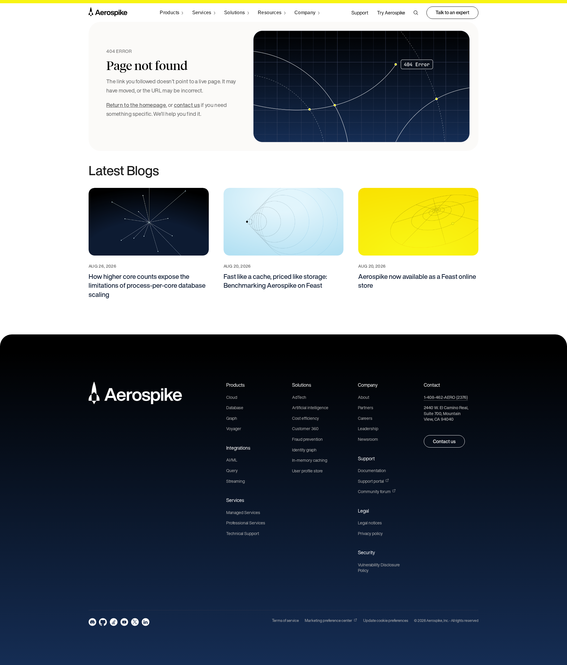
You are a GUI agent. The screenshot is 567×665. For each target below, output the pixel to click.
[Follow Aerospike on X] (135, 622)
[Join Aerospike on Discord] (92, 622)
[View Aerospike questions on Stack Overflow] (114, 622)
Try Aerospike (391, 12)
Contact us (444, 441)
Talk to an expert (452, 12)
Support (359, 12)
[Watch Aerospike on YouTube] (124, 622)
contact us (187, 105)
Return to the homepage (136, 105)
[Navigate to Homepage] (108, 12)
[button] (416, 12)
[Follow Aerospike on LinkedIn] (145, 622)
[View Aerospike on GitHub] (103, 622)
